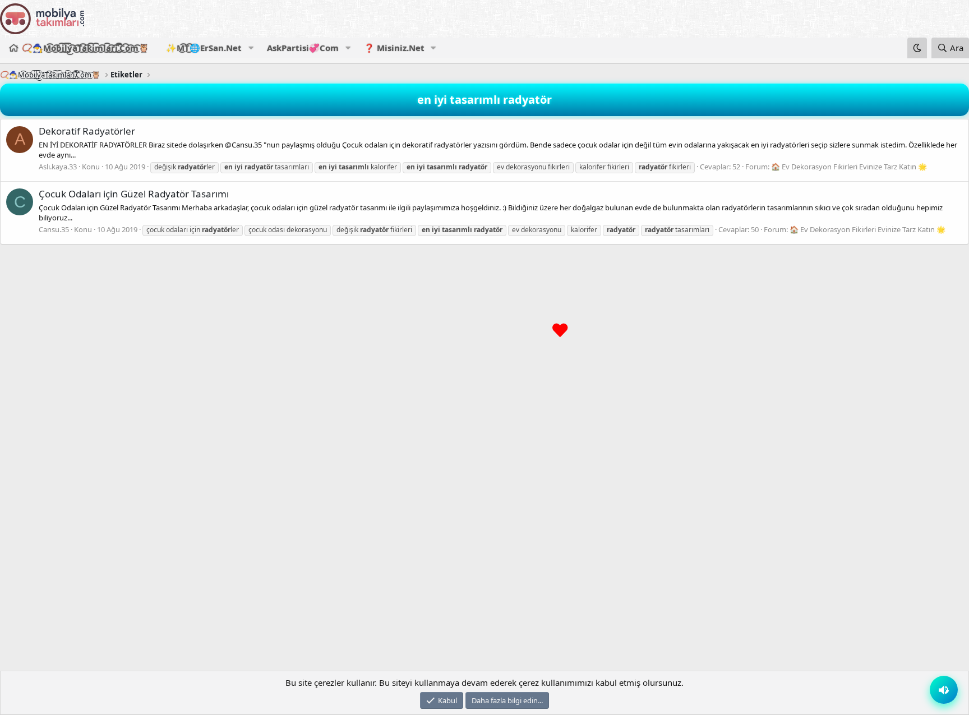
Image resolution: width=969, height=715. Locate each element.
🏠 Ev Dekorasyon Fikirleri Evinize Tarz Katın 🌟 (849, 167)
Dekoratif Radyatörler (87, 130)
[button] (251, 48)
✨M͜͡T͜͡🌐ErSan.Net (204, 47)
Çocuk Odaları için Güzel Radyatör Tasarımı (134, 193)
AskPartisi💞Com (303, 47)
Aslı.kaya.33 (58, 167)
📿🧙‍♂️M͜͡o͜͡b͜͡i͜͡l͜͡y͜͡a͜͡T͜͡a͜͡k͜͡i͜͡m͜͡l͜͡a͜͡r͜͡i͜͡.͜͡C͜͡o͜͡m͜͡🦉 (85, 47)
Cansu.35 (54, 229)
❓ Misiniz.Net (394, 47)
